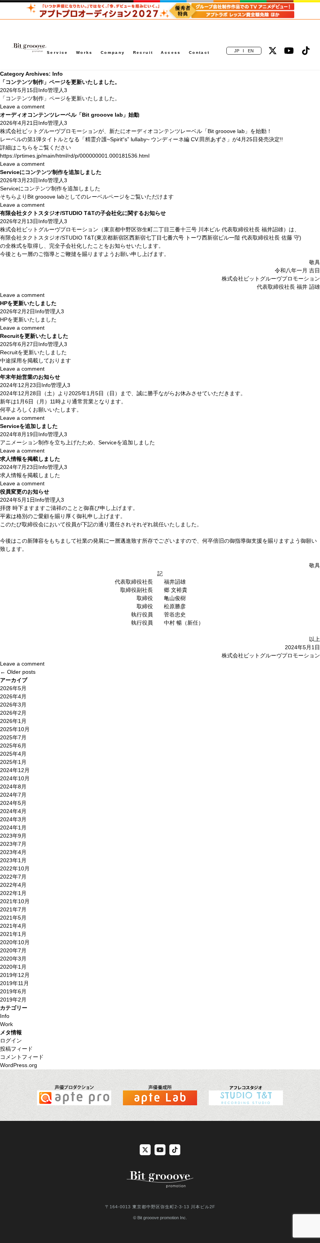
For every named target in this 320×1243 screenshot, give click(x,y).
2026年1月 (13, 721)
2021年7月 (13, 909)
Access (171, 52)
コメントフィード (22, 1057)
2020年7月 (13, 950)
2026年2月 (13, 713)
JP (236, 50)
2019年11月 (14, 983)
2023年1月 (13, 860)
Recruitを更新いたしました (34, 336)
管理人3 (57, 90)
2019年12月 (15, 975)
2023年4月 (13, 852)
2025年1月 (13, 762)
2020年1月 (13, 967)
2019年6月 (13, 991)
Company (113, 52)
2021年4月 (13, 926)
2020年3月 (13, 958)
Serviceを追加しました (29, 426)
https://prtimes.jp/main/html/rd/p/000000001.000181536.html (74, 156)
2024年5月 (13, 803)
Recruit (143, 52)
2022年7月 (13, 877)
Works (84, 52)
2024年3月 (13, 819)
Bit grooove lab (45, 197)
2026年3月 (13, 704)
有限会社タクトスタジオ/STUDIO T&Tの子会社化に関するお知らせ (83, 213)
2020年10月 (15, 942)
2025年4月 (13, 754)
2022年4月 (13, 885)
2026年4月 (13, 696)
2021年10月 (15, 901)
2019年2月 (13, 999)
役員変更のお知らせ (24, 491)
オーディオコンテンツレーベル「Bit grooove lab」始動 (69, 115)
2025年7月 (13, 737)
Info (43, 90)
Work (6, 1024)
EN (251, 50)
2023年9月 (13, 836)
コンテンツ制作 (24, 98)
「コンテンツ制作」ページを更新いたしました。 (60, 82)
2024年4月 (13, 811)
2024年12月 (15, 770)
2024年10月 (15, 778)
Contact (199, 52)
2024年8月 (13, 786)
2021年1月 (13, 934)
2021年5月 (13, 917)
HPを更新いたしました (28, 303)
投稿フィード (16, 1049)
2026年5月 (13, 688)
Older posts (18, 672)
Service (57, 52)
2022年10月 (15, 868)
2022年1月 (13, 893)
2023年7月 (13, 844)
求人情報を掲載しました (30, 459)
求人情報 (11, 475)
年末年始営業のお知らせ (30, 377)
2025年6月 (13, 745)
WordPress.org (18, 1065)
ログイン (11, 1040)
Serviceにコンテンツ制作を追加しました (50, 172)
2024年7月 (13, 795)
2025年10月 (15, 729)
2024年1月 (13, 827)
